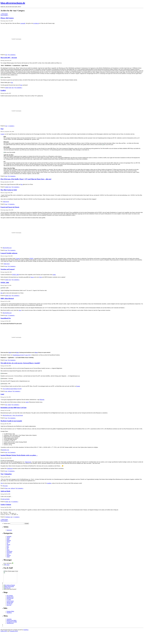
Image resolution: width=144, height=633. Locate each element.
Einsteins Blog (10, 597)
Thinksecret (10, 468)
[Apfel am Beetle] (5, 499)
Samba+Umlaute (6, 504)
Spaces (32, 277)
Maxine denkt (10, 602)
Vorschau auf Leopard (7, 269)
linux (6, 488)
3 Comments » (11, 204)
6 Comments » (14, 501)
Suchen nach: (7, 523)
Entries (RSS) (4, 631)
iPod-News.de (10, 598)
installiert (49, 483)
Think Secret (6, 201)
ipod (10, 87)
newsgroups (9, 551)
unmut (9, 404)
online (54, 274)
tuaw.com (9, 605)
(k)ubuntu (7, 517)
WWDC (31, 258)
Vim (2, 483)
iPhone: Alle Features (7, 18)
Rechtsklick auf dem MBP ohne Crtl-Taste (13, 407)
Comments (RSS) (13, 631)
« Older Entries (4, 13)
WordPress (9, 612)
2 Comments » (11, 315)
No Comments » (12, 54)
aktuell (6, 87)
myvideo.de (36, 23)
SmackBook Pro (6, 318)
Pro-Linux (5, 485)
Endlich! (3, 90)
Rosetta (78, 386)
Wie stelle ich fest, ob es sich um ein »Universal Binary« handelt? (20, 363)
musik (8, 550)
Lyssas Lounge (10, 601)
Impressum (9, 530)
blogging (9, 540)
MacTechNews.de (7, 247)
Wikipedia (41, 399)
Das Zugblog (10, 595)
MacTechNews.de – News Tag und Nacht (13, 415)
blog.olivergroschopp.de (13, 3)
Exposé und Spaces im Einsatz (10, 207)
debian (8, 541)
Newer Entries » (4, 15)
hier (12, 82)
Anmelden (9, 619)
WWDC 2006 (15, 274)
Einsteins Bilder (10, 611)
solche (27, 402)
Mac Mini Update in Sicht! (9, 190)
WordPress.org (10, 623)
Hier (2, 293)
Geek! (2, 394)
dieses (36, 352)
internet (8, 544)
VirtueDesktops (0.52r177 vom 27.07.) (22, 355)
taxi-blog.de (9, 603)
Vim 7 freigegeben (6, 474)
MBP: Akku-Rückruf (7, 298)
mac (6, 54)
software (10, 391)
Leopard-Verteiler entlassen (9, 253)
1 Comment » (11, 125)
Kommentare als (12, 621)
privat (8, 554)
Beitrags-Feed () (11, 620)
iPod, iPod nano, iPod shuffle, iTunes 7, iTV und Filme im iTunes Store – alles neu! (26, 179)
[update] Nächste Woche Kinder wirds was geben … (19, 455)
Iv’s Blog (9, 599)
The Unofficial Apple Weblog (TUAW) (12, 388)
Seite (10, 352)
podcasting (9, 552)
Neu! (2, 129)
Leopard (18, 258)
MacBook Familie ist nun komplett (11, 421)
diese (20, 310)
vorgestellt (22, 23)
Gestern (2, 134)
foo (7, 543)
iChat (40, 277)
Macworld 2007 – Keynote (9, 57)
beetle (6, 501)
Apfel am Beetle (5, 491)
